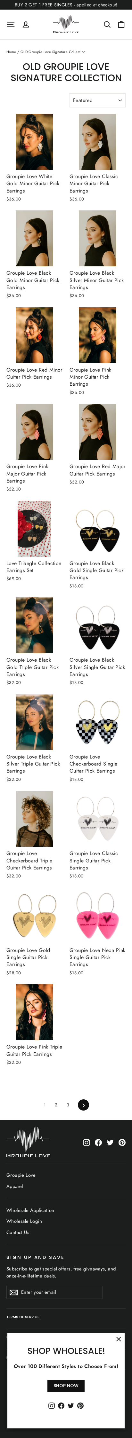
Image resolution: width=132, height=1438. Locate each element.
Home (11, 51)
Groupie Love (21, 1175)
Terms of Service (22, 1317)
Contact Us (17, 1232)
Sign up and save (35, 1257)
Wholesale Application (30, 1210)
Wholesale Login (24, 1221)
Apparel (14, 1186)
